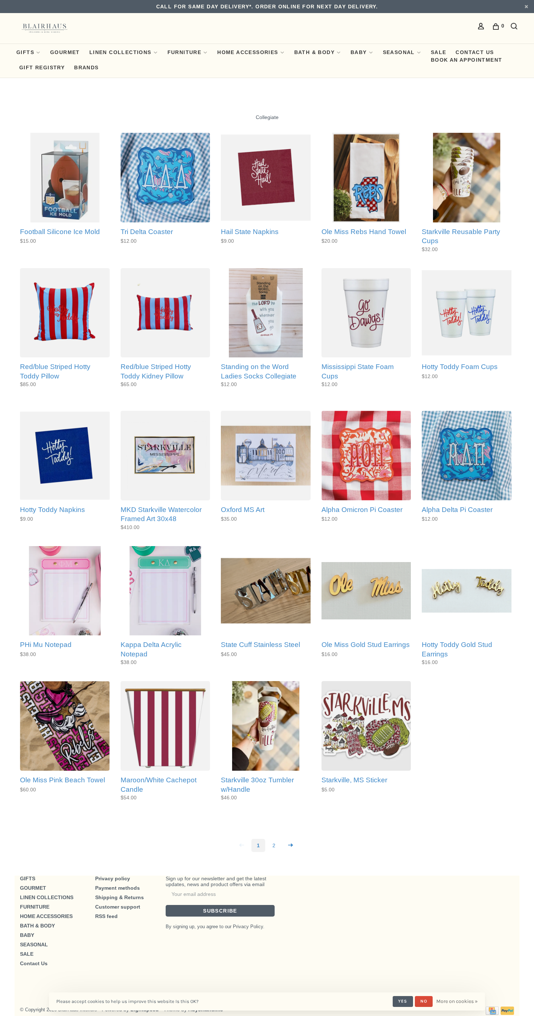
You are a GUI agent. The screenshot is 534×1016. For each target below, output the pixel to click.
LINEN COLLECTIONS (120, 52)
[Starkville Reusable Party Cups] (466, 178)
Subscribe (220, 911)
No (423, 1001)
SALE (438, 52)
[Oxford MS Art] (266, 456)
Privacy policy (112, 878)
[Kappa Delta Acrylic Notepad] (165, 591)
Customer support (117, 907)
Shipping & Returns (119, 897)
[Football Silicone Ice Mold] (65, 178)
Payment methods (117, 888)
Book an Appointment (466, 60)
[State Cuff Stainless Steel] (266, 591)
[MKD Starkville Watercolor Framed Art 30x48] (165, 456)
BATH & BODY (314, 52)
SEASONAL (399, 52)
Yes (403, 1001)
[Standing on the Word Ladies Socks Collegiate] (266, 313)
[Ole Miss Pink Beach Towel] (65, 726)
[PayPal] (507, 1013)
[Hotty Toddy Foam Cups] (466, 313)
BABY (359, 52)
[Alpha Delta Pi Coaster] (466, 456)
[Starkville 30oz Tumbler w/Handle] (266, 726)
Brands (86, 67)
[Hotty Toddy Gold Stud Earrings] (466, 591)
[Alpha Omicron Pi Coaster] (366, 456)
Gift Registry (42, 67)
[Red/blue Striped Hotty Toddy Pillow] (65, 313)
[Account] (482, 27)
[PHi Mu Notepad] (65, 591)
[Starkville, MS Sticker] (366, 726)
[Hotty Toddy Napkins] (65, 456)
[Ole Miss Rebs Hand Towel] (366, 178)
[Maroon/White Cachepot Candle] (165, 726)
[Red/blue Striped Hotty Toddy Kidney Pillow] (165, 313)
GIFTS (25, 52)
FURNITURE (184, 52)
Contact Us (475, 52)
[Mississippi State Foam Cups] (366, 313)
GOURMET (65, 52)
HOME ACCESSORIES (247, 52)
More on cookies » (457, 1001)
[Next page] (291, 845)
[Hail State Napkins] (266, 178)
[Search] (515, 27)
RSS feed (106, 916)
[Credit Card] (492, 1013)
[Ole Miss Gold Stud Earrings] (366, 591)
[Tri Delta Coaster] (165, 178)
